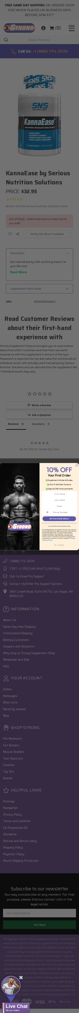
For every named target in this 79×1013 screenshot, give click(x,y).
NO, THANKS (59, 545)
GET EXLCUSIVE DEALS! (59, 518)
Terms (50, 540)
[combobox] (49, 512)
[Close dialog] (77, 465)
